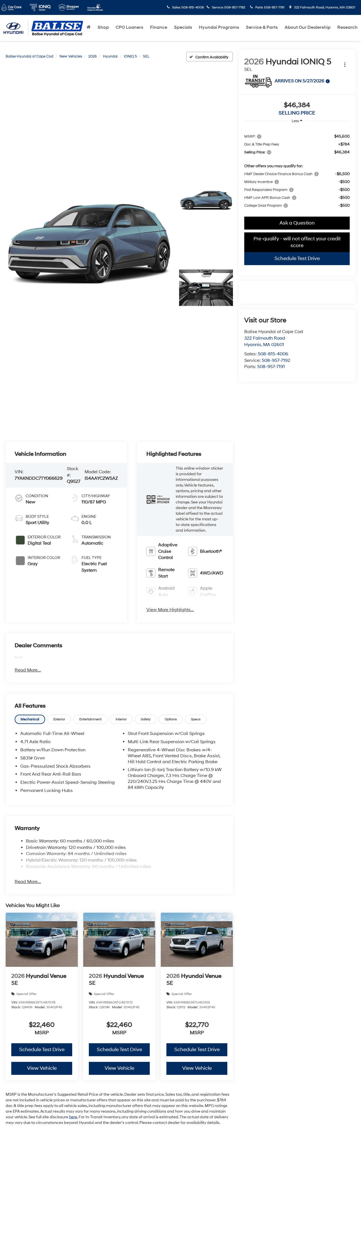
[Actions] (345, 64)
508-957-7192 (276, 360)
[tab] (30, 719)
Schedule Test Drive (297, 258)
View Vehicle (42, 1068)
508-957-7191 (271, 366)
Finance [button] (158, 27)
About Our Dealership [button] (308, 27)
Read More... (28, 670)
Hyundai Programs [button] (219, 27)
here (73, 1117)
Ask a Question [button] (297, 223)
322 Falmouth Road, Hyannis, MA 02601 (324, 7)
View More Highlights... (170, 610)
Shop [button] (103, 27)
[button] (89, 244)
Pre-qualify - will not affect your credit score (297, 242)
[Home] (88, 27)
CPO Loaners (129, 27)
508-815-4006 (273, 354)
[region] (297, 170)
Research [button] (347, 27)
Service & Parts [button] (262, 27)
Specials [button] (183, 27)
